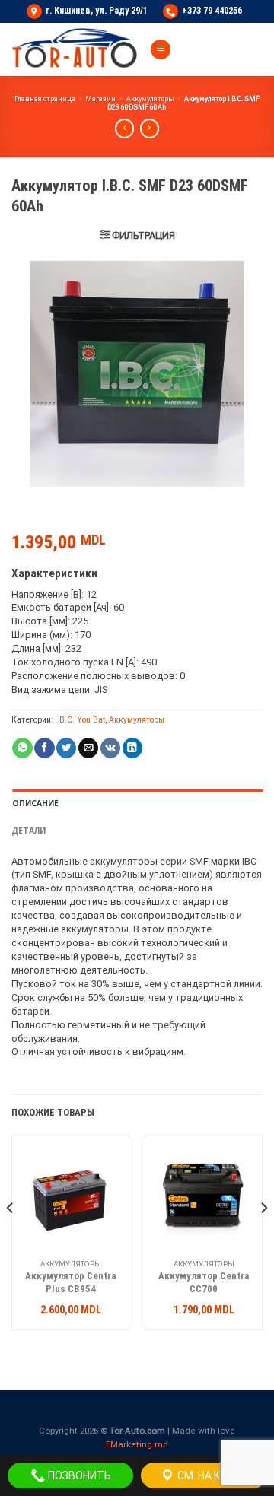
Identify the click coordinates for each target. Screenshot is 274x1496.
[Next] (263, 1238)
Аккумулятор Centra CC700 (203, 1282)
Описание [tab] (35, 803)
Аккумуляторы (150, 99)
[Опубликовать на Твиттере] (66, 748)
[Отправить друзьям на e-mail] (88, 748)
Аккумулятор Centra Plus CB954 (70, 1282)
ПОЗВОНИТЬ (78, 1475)
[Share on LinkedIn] (132, 748)
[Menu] (160, 50)
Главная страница (44, 99)
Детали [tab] (28, 830)
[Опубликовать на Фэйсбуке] (44, 748)
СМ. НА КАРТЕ (211, 1475)
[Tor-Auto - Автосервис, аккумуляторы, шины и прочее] (74, 49)
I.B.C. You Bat (80, 720)
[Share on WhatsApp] (22, 748)
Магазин (100, 99)
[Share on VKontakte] (110, 748)
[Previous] (10, 1238)
